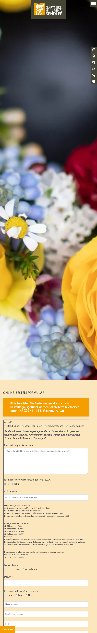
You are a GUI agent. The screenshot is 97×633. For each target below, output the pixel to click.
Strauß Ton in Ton (33, 426)
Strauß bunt (13, 426)
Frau (20, 595)
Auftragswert (11, 492)
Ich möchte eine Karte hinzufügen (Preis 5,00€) (27, 480)
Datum (7, 577)
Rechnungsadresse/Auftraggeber (21, 591)
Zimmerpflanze (55, 426)
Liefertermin (13, 569)
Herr (30, 595)
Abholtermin (31, 569)
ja (8, 484)
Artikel (7, 422)
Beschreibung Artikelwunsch (18, 445)
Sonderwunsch (76, 426)
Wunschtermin (11, 565)
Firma (9, 595)
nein (16, 484)
